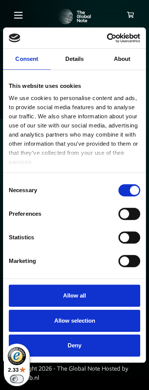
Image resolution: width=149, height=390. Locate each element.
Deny (74, 345)
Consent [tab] (26, 59)
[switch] (129, 214)
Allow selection (74, 320)
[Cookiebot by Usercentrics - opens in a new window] (107, 38)
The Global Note (78, 368)
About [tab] (122, 59)
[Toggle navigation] (18, 15)
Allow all (74, 295)
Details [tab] (74, 59)
